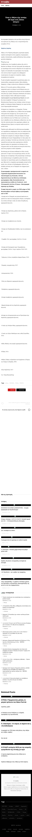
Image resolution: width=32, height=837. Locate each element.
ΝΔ (25, 809)
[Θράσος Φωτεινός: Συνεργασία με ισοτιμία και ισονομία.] (16, 558)
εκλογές (16, 815)
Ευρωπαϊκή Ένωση (12, 809)
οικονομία (21, 829)
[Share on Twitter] (11, 395)
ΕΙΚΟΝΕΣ (11, 383)
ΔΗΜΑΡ (17, 806)
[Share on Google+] (15, 395)
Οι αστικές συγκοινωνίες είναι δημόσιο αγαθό (13, 409)
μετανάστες (12, 818)
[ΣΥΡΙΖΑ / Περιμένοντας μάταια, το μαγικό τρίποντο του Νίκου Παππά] (16, 696)
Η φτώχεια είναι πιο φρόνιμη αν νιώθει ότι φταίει (14, 540)
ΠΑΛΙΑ (16, 383)
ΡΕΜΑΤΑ (22, 383)
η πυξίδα (4, 829)
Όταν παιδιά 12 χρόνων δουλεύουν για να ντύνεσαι (19, 403)
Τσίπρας (24, 812)
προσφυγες (19, 818)
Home (2, 5)
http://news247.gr (9, 375)
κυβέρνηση (4, 818)
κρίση (27, 815)
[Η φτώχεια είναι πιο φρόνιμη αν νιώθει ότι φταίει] (16, 537)
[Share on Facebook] (7, 395)
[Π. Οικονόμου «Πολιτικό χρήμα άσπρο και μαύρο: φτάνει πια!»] (16, 547)
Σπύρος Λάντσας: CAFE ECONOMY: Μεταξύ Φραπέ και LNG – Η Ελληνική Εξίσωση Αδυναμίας (15, 520)
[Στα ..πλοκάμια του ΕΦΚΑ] (16, 528)
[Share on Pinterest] (19, 395)
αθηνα (6, 383)
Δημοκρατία (24, 806)
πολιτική (9, 829)
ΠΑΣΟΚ (4, 812)
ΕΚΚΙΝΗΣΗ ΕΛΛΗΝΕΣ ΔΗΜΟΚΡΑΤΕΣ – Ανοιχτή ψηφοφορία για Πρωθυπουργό (14, 508)
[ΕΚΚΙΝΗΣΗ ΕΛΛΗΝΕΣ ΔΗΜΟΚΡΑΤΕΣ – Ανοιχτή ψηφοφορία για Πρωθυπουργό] (16, 505)
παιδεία (19, 831)
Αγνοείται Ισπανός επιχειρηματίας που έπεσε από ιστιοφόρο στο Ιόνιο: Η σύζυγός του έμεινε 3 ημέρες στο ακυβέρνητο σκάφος (16, 650)
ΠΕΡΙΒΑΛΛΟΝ (11, 812)
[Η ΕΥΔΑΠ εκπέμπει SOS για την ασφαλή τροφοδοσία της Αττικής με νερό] (16, 744)
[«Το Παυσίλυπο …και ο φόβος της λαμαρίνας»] (16, 569)
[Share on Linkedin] (24, 395)
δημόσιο (4, 815)
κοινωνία (15, 829)
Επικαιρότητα (10, 593)
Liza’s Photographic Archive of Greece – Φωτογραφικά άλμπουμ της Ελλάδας (15, 184)
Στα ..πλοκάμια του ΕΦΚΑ (8, 530)
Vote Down (21, 389)
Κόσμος (21, 809)
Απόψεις (11, 806)
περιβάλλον (27, 829)
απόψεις (24, 831)
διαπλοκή (10, 815)
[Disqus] (16, 436)
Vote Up (12, 389)
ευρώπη (22, 815)
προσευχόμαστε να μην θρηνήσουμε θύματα (12, 98)
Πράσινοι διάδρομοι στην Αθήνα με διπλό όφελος (14, 762)
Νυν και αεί (4, 738)
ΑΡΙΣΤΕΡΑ (4, 806)
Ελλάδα (3, 809)
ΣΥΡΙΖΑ (18, 812)
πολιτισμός (13, 831)
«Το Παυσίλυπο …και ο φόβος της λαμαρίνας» (13, 572)
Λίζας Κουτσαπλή (14, 180)
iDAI (19, 175)
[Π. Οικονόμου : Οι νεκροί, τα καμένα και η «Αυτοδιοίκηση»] (16, 720)
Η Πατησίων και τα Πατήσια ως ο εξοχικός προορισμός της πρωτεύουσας (12, 713)
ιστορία (7, 831)
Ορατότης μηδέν (5, 707)
